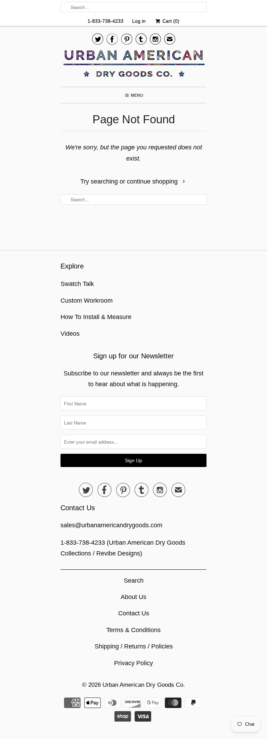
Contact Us (133, 613)
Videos (70, 333)
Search (134, 580)
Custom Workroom (86, 300)
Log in (139, 21)
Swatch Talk (77, 283)
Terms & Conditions (133, 630)
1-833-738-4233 (105, 21)
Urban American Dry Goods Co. (144, 685)
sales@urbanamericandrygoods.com (111, 525)
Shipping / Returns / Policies (134, 646)
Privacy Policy (133, 663)
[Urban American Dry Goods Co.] (133, 65)
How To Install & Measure (95, 316)
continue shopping (153, 181)
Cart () (170, 21)
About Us (133, 596)
